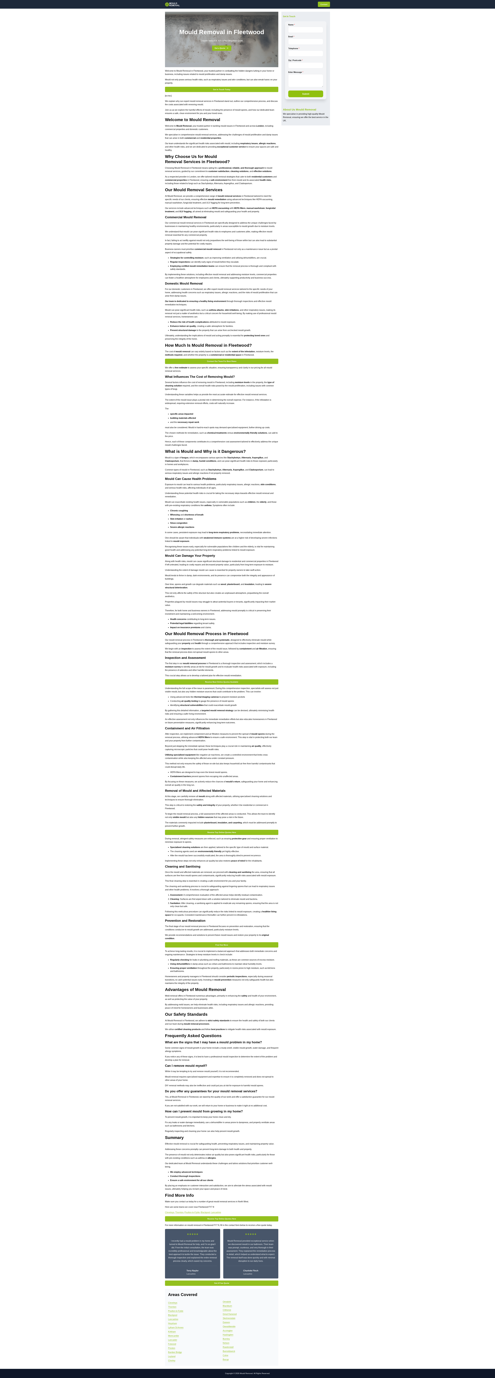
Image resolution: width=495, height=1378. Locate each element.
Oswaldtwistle (229, 1326)
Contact (323, 4)
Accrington (228, 1331)
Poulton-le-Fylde (192, 1212)
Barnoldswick (229, 1351)
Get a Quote (220, 48)
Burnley (226, 1339)
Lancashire (216, 1212)
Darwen (226, 1322)
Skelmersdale (229, 1318)
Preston (171, 1348)
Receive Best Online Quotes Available (221, 682)
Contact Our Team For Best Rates (221, 361)
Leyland (171, 1356)
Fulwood (172, 1344)
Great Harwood (230, 1314)
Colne (225, 1355)
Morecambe (173, 1336)
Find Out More (221, 945)
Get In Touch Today (221, 89)
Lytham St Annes (175, 1327)
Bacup (226, 1359)
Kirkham (172, 1332)
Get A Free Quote (221, 1283)
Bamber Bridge (175, 1352)
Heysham (172, 1323)
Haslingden (228, 1335)
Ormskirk (227, 1302)
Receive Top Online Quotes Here (221, 832)
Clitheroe (227, 1310)
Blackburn (227, 1306)
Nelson (226, 1343)
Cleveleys (169, 1212)
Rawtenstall (228, 1347)
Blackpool (205, 1212)
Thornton (179, 1212)
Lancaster (172, 1340)
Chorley (171, 1360)
